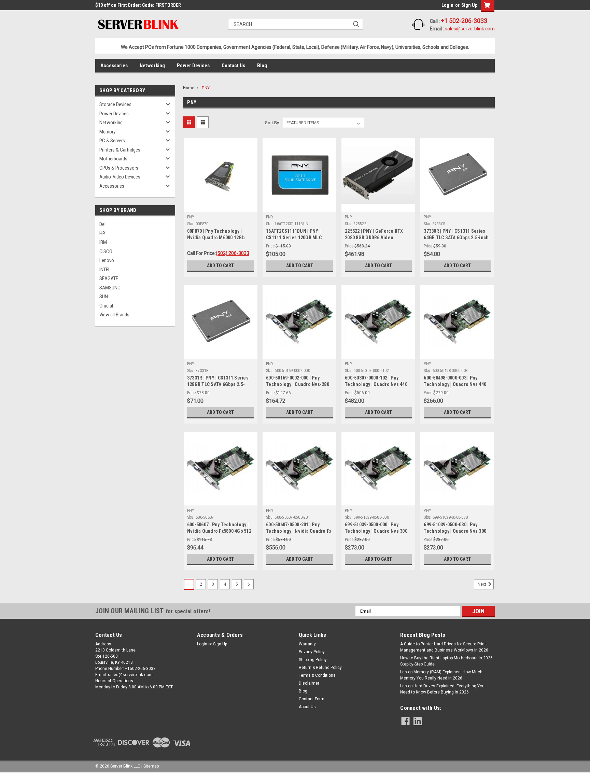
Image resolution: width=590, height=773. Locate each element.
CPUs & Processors (118, 168)
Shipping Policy (313, 659)
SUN (103, 297)
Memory (107, 132)
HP (102, 233)
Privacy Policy (312, 651)
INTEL (105, 270)
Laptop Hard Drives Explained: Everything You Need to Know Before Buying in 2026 (442, 689)
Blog (262, 65)
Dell (103, 224)
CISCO (105, 251)
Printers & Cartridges (119, 150)
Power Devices (193, 65)
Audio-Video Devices (119, 177)
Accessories (114, 65)
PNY (206, 88)
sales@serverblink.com (470, 28)
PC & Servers (112, 141)
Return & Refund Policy (320, 667)
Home (188, 88)
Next (482, 584)
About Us (307, 706)
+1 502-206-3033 (464, 20)
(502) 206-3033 (232, 253)
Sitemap (151, 766)
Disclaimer (309, 683)
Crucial (106, 306)
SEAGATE (108, 278)
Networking (152, 65)
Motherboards (113, 159)
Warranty (307, 644)
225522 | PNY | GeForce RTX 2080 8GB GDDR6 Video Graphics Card (374, 237)
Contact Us (233, 65)
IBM (103, 242)
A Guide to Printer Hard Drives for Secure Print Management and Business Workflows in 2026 (444, 647)
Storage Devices (115, 104)
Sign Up (469, 5)
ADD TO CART (220, 265)
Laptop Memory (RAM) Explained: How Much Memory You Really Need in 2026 (441, 675)
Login (447, 5)
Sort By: (272, 122)
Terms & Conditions (317, 675)
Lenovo (106, 260)
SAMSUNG (110, 288)
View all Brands (114, 315)
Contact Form (311, 699)
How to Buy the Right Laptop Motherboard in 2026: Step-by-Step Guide (447, 661)
